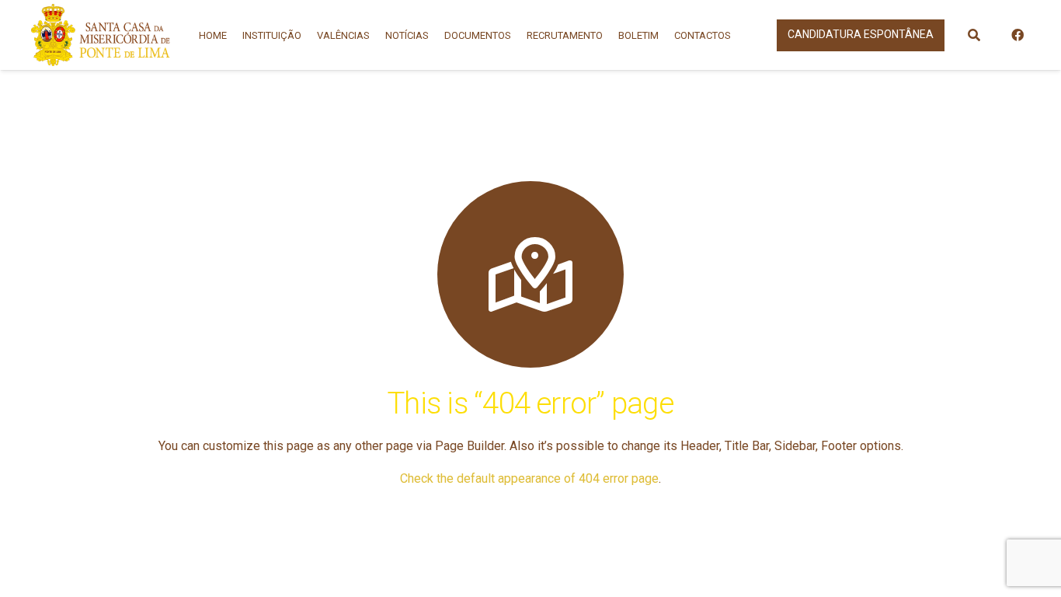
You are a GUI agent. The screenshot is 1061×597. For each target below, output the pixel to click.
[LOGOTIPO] (100, 35)
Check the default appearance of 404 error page (529, 478)
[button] (973, 35)
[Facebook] (1017, 35)
